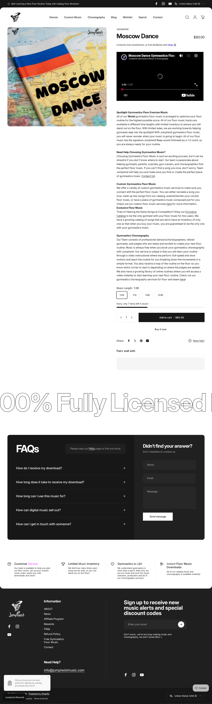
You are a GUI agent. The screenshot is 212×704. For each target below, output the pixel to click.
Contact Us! (148, 176)
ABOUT (48, 608)
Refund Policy (52, 633)
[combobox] (190, 3)
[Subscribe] (181, 624)
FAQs (92, 448)
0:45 (160, 295)
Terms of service (41, 698)
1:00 (147, 295)
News (47, 613)
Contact (48, 647)
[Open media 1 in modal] (57, 76)
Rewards (49, 624)
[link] (64, 670)
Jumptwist (123, 29)
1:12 (135, 295)
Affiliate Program (54, 618)
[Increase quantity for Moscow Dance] (132, 317)
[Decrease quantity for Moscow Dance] (120, 317)
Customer (26, 563)
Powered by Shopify (39, 693)
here (169, 203)
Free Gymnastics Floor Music (54, 640)
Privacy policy (26, 698)
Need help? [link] (199, 340)
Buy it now (161, 329)
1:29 (122, 295)
